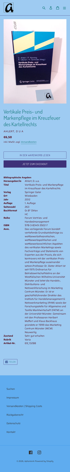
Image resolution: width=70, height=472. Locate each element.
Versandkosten (28, 142)
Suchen (11, 389)
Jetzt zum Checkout (35, 164)
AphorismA (29, 461)
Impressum (13, 398)
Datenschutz (14, 423)
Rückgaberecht (15, 415)
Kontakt (11, 432)
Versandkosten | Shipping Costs (24, 406)
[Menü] (64, 7)
